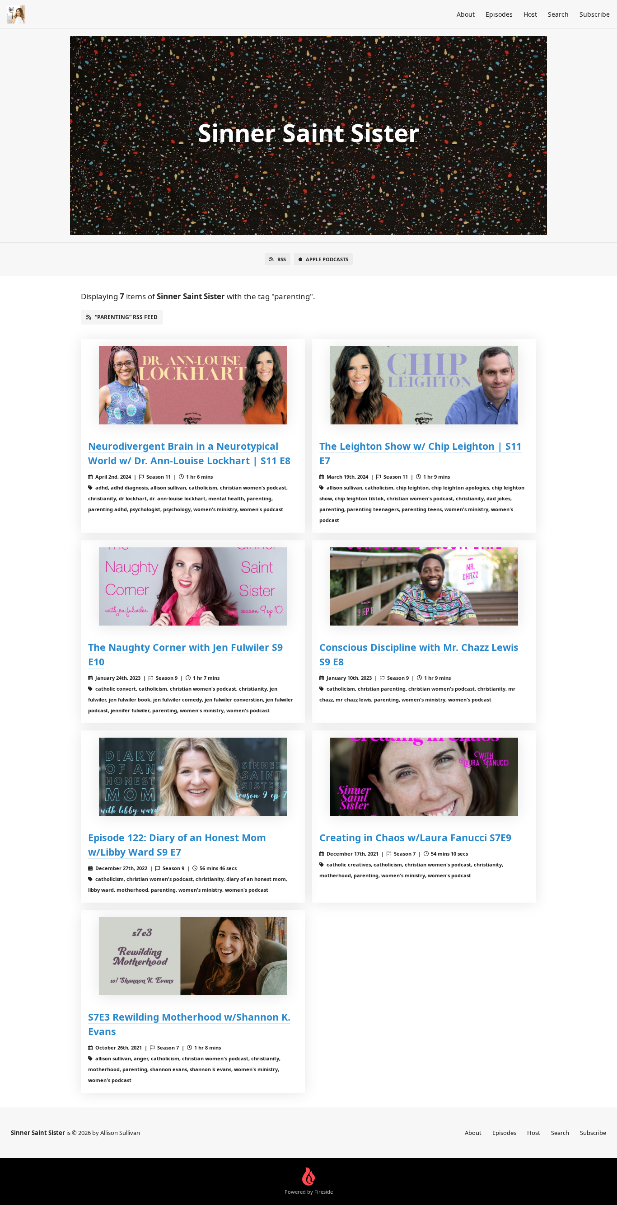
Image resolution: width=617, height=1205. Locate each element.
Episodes (499, 14)
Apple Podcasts (327, 259)
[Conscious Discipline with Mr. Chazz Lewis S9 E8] (424, 586)
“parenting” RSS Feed (126, 317)
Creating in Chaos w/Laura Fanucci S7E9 (415, 837)
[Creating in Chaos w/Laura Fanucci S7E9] (424, 777)
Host (530, 14)
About (466, 14)
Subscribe (595, 14)
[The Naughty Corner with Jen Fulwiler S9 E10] (193, 586)
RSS (281, 259)
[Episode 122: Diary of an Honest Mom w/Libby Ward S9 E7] (193, 777)
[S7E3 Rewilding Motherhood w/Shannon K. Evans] (193, 956)
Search (558, 14)
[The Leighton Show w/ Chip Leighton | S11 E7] (424, 385)
